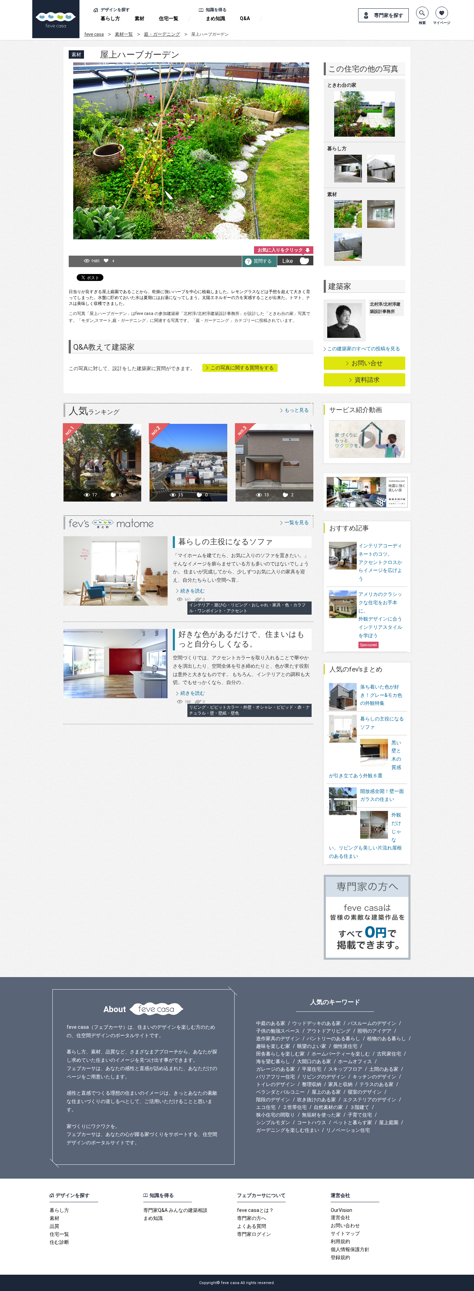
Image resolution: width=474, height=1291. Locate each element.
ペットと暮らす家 (352, 1122)
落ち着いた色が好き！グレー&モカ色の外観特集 (381, 695)
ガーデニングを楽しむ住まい (287, 1130)
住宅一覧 (168, 18)
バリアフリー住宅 (275, 1076)
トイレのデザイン (275, 1084)
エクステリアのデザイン (369, 1099)
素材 (139, 18)
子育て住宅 (360, 1115)
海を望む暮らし (273, 1061)
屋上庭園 (388, 1122)
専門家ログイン (254, 1234)
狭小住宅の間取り (275, 1115)
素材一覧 (124, 34)
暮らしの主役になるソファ (225, 541)
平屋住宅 (311, 1069)
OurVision (341, 1210)
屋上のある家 (326, 1092)
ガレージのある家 (275, 1069)
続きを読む (192, 590)
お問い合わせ (345, 1225)
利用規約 (340, 1241)
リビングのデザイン (324, 1076)
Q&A (245, 18)
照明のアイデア (374, 1031)
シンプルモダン (273, 1122)
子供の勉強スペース (278, 1031)
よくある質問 (251, 1226)
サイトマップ (345, 1233)
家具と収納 (340, 1084)
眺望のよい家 (311, 1046)
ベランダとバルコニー (280, 1092)
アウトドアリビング (328, 1031)
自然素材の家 (328, 1107)
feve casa (94, 34)
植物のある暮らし (386, 1038)
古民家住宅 (389, 1054)
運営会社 (340, 1217)
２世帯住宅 (294, 1107)
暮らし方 (110, 18)
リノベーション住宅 (348, 1130)
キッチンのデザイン (374, 1076)
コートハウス (311, 1122)
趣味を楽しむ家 (273, 1046)
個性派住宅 (345, 1046)
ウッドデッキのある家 (316, 1023)
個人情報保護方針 (350, 1249)
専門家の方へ (251, 1218)
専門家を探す (388, 15)
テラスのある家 (376, 1084)
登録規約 (340, 1257)
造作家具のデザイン (278, 1038)
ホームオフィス (355, 1061)
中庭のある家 (270, 1023)
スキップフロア (345, 1069)
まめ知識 (215, 18)
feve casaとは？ (255, 1210)
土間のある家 (383, 1069)
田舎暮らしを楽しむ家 (280, 1054)
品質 (54, 1226)
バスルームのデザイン (372, 1023)
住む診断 (59, 1242)
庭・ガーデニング (162, 34)
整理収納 (311, 1084)
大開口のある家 (314, 1061)
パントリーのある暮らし (333, 1038)
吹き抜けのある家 (316, 1099)
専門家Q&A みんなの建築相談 (175, 1210)
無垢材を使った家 (321, 1115)
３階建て (359, 1107)
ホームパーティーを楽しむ (341, 1054)
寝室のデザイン (365, 1092)
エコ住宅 (266, 1107)
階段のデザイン (273, 1099)
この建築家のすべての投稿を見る (363, 348)
